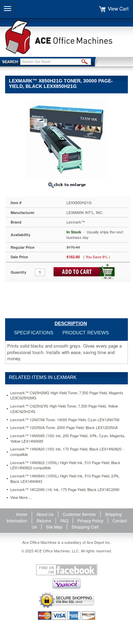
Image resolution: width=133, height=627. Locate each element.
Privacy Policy (90, 520)
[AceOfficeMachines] (66, 37)
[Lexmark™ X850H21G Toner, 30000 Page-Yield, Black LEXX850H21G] (66, 138)
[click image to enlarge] (66, 185)
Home (21, 514)
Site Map (54, 527)
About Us (45, 514)
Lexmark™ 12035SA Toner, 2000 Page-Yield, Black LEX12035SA (64, 427)
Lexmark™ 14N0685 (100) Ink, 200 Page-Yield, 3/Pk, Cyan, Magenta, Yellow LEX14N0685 (67, 438)
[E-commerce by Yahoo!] (66, 583)
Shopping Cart (85, 527)
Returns (43, 520)
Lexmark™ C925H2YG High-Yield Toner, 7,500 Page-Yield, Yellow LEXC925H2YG (64, 408)
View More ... (21, 497)
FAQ (64, 520)
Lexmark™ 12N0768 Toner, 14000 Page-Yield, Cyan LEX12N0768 (64, 419)
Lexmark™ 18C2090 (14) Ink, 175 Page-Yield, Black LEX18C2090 (64, 489)
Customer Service (79, 514)
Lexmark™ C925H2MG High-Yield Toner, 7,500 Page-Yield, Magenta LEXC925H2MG (66, 395)
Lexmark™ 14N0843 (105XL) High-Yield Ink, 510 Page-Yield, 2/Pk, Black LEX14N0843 (65, 478)
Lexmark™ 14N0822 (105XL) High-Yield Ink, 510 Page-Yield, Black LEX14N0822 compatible (65, 465)
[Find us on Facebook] (66, 569)
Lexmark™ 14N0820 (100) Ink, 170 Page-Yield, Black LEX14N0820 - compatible (67, 451)
